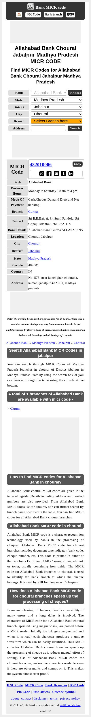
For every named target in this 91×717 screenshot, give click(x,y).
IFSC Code (33, 14)
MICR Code (34, 685)
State (19, 100)
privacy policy (70, 698)
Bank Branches (56, 685)
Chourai (33, 243)
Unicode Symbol (64, 692)
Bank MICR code (51, 7)
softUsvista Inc (70, 705)
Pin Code (23, 692)
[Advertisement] (45, 32)
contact (26, 698)
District (18, 107)
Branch (19, 121)
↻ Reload (75, 92)
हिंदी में (70, 14)
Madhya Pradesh (39, 258)
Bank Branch (53, 14)
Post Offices (41, 692)
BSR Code (77, 685)
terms (54, 698)
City (19, 114)
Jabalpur (34, 251)
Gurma (33, 211)
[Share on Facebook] (49, 173)
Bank (19, 93)
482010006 (41, 164)
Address (19, 128)
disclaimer (41, 698)
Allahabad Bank (17, 343)
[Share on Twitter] (63, 173)
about (15, 698)
